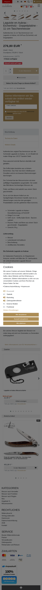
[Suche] (28, 1)
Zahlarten (9, 551)
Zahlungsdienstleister (14, 300)
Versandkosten (20, 88)
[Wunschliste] (31, 1)
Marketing (10, 297)
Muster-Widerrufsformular (11, 535)
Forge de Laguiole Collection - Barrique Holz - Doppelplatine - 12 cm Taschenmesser (18, 458)
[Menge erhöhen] (9, 69)
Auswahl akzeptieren (21, 319)
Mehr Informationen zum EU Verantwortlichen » (21, 344)
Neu (3, 499)
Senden (9, 117)
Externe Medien (12, 304)
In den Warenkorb (25, 71)
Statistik (9, 294)
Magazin (7, 1)
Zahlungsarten (7, 542)
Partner (4, 537)
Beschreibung (10, 132)
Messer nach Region (9, 496)
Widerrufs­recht (7, 513)
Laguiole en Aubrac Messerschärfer (15, 390)
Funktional (10, 307)
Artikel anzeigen (21, 401)
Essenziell (10, 291)
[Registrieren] (22, 1)
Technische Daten (11, 138)
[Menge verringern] (9, 72)
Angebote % (6, 501)
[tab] (21, 132)
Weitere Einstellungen (10, 310)
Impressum (6, 518)
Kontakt (4, 525)
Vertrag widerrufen (8, 516)
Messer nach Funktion (10, 494)
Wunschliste (22, 77)
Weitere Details (10, 145)
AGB (3, 523)
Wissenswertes (7, 503)
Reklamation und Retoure (10, 545)
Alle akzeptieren (21, 314)
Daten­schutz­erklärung (9, 520)
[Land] (25, 1)
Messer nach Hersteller (10, 491)
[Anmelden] (18, 1)
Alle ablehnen (21, 323)
